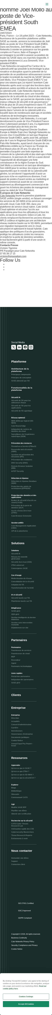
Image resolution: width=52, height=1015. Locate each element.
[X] (13, 347)
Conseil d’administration (21, 725)
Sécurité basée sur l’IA (20, 598)
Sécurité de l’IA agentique (21, 411)
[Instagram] (31, 347)
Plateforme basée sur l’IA (21, 601)
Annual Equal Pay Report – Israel (22, 745)
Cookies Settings (26, 997)
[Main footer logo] (25, 325)
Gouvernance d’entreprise (22, 734)
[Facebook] (25, 347)
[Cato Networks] (8, 4)
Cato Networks (7, 195)
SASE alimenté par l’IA (20, 381)
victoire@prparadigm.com (13, 256)
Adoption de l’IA (17, 585)
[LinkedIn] (19, 347)
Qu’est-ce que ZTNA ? (20, 771)
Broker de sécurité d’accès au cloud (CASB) (23, 501)
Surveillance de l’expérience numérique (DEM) (23, 435)
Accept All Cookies (26, 1004)
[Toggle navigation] (47, 4)
